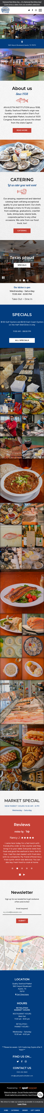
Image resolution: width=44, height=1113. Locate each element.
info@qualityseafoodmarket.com (22, 1076)
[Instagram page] (36, 10)
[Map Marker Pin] (22, 42)
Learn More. (22, 1104)
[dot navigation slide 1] (12, 868)
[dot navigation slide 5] (31, 868)
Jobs (6, 1110)
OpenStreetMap (39, 969)
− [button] (41, 965)
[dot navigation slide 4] (27, 868)
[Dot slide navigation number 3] (24, 280)
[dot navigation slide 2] (17, 868)
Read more (20, 131)
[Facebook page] (32, 10)
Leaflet (31, 969)
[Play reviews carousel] (24, 874)
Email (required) (22, 909)
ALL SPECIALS (22, 340)
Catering (22, 231)
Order (25, 1110)
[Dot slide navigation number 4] (28, 280)
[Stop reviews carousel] (19, 874)
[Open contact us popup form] (40, 1095)
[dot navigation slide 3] (22, 868)
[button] (3, 36)
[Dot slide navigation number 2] (20, 280)
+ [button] (41, 962)
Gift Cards (35, 1110)
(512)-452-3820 (22, 1072)
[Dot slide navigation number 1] (16, 280)
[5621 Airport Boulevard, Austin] (22, 951)
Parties (22, 265)
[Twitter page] (29, 10)
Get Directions (22, 994)
